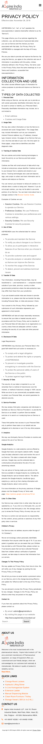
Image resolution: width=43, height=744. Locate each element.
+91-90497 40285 (11, 719)
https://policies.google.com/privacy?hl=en (20, 494)
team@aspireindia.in (12, 723)
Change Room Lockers (14, 681)
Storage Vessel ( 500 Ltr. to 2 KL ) (19, 700)
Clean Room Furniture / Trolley (18, 696)
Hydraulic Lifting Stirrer (14, 685)
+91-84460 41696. (26, 719)
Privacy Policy (37, 730)
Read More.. (6, 672)
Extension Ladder (12, 690)
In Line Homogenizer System (17, 688)
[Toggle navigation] (40, 5)
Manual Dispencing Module (16, 693)
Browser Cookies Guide (26, 195)
